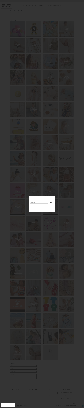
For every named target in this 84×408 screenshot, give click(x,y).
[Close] (54, 197)
